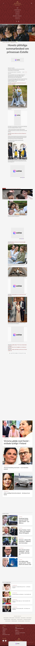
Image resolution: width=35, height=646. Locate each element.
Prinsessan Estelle (13, 42)
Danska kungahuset (23, 617)
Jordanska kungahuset (20, 619)
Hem (3, 627)
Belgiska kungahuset (13, 619)
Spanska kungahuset (28, 617)
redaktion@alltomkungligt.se (19, 628)
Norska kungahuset (17, 617)
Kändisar (4, 631)
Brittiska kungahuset (11, 617)
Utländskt (20, 528)
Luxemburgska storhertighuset (27, 619)
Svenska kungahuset (6, 42)
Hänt (10, 131)
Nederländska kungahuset (7, 619)
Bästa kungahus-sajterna (6, 634)
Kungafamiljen (6, 491)
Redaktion (17, 18)
